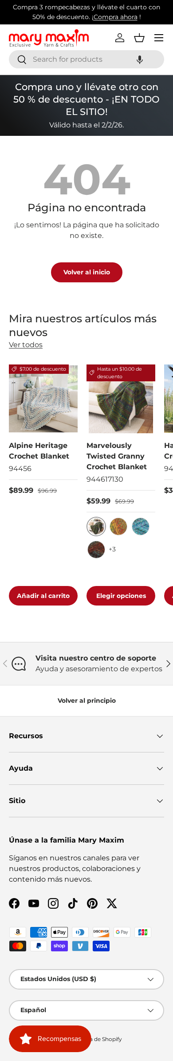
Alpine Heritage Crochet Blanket (39, 450)
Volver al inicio (86, 272)
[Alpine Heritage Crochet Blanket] (43, 398)
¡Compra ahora (115, 17)
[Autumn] (118, 526)
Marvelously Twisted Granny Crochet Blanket (116, 456)
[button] (140, 59)
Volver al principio (87, 701)
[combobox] (86, 59)
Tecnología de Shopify (93, 1039)
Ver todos (26, 344)
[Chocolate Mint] (96, 549)
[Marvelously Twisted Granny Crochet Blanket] (120, 398)
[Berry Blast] (140, 526)
